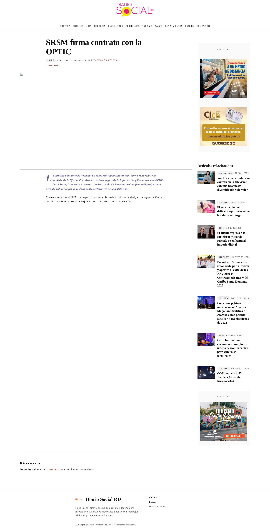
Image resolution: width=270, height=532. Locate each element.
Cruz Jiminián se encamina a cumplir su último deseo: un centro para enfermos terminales (232, 348)
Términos (164, 506)
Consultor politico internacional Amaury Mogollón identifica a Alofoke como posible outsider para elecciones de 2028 (233, 312)
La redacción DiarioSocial (103, 60)
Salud (50, 60)
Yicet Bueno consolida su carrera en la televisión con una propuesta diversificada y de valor (233, 183)
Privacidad (153, 506)
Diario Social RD (103, 499)
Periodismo (225, 173)
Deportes (224, 257)
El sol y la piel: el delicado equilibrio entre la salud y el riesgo (233, 211)
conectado (53, 469)
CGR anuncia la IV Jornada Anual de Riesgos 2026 (229, 377)
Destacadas (53, 65)
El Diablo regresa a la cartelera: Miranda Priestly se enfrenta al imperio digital (231, 238)
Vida (221, 335)
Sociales (224, 202)
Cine (221, 228)
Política (224, 298)
